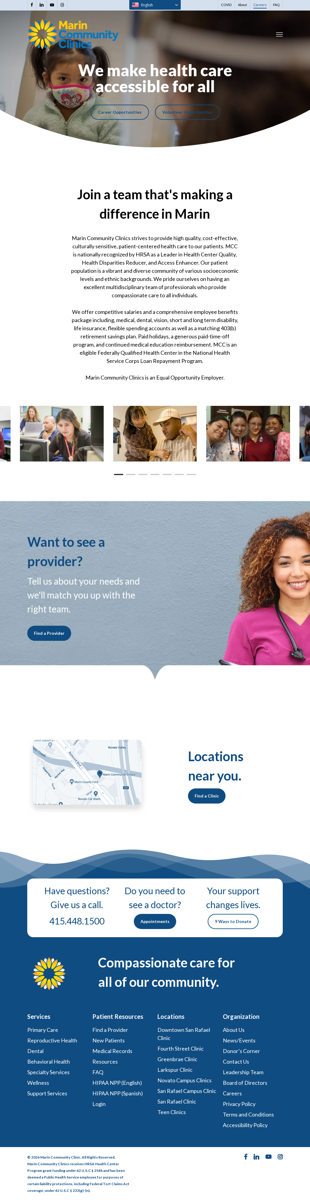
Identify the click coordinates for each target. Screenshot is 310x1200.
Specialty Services (48, 1072)
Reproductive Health (52, 1040)
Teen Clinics (171, 1112)
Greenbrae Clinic (177, 1059)
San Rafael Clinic (176, 1101)
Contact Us (236, 1061)
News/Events (239, 1040)
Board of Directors (245, 1082)
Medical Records (112, 1051)
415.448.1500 (76, 920)
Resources (105, 1061)
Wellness (38, 1082)
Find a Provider (110, 1029)
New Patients (108, 1040)
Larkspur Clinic (175, 1069)
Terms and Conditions (249, 1114)
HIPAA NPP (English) (117, 1082)
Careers (232, 1093)
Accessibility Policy (245, 1125)
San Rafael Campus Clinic (186, 1091)
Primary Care (42, 1029)
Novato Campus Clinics (184, 1080)
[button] (279, 34)
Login (99, 1104)
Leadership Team (243, 1072)
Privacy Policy (239, 1104)
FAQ (97, 1072)
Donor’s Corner (241, 1051)
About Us (234, 1029)
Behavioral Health (48, 1061)
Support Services (47, 1093)
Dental (35, 1051)
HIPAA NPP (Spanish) (117, 1093)
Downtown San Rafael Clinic (183, 1033)
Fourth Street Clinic (180, 1048)
